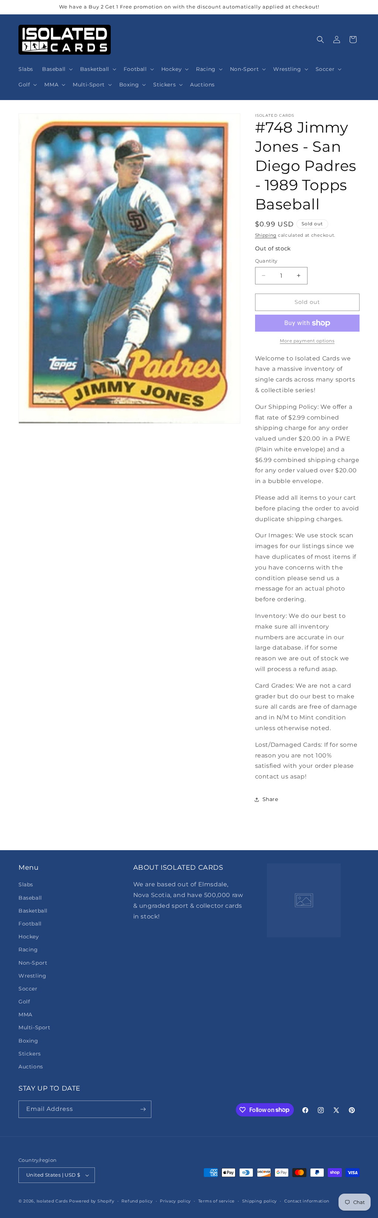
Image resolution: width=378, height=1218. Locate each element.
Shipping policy (259, 1201)
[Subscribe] (143, 1109)
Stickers (29, 1053)
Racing (28, 949)
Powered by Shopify (91, 1201)
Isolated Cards (53, 1201)
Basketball (33, 910)
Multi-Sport (34, 1027)
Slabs (25, 884)
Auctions (30, 1066)
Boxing (28, 1040)
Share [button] (270, 799)
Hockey (28, 936)
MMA (25, 1014)
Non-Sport (32, 962)
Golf (24, 1001)
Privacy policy (175, 1201)
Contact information (306, 1201)
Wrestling (32, 975)
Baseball (30, 897)
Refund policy (136, 1201)
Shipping (266, 235)
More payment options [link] (307, 340)
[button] (57, 69)
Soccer (28, 988)
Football (30, 923)
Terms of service (216, 1201)
